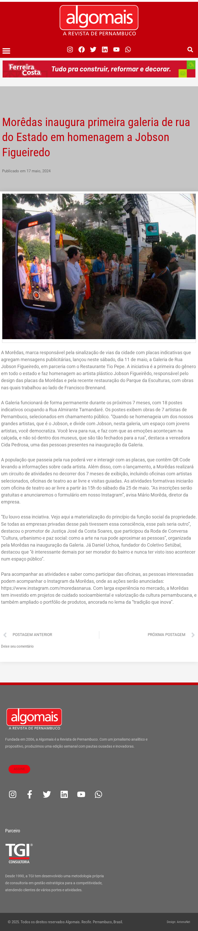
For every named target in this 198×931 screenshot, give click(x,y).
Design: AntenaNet (178, 922)
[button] (6, 50)
